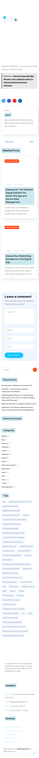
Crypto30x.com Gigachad (11, 524)
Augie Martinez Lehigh (10, 506)
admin (8, 185)
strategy (20, 595)
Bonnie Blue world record (11, 515)
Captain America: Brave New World (14, 520)
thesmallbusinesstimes (10, 613)
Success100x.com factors (11, 600)
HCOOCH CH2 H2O (26, 546)
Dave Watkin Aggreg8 (10, 528)
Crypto (4, 450)
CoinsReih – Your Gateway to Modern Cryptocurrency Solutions (15, 390)
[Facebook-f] (14, 677)
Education (5, 454)
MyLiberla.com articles (10, 573)
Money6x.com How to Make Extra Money (16, 564)
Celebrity (5, 447)
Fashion (4, 458)
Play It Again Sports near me (12, 578)
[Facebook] (4, 131)
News (4, 472)
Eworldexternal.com (9, 546)
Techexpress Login (9, 604)
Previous (9, 142)
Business (5, 443)
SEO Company (14, 586)
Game (4, 461)
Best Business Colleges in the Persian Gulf (17, 385)
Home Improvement (9, 465)
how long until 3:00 (24, 551)
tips (23, 613)
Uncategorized (12, 161)
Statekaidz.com (8, 595)
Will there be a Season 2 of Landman (15, 631)
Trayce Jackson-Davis (10, 618)
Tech (3, 480)
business (26, 515)
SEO (3, 476)
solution (12, 591)
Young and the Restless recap (13, 636)
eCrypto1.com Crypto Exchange (13, 537)
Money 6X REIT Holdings (11, 569)
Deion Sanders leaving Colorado (14, 533)
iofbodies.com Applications (12, 555)
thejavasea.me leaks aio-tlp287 (13, 609)
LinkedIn (20, 101)
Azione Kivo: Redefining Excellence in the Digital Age (18, 259)
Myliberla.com (27, 569)
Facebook (9, 101)
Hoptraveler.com (8, 551)
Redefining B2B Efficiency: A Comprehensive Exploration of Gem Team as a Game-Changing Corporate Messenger (18, 397)
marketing (28, 555)
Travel (4, 483)
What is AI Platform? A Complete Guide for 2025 (19, 404)
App (3, 440)
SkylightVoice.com (28, 586)
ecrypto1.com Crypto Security (13, 542)
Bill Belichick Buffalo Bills (11, 511)
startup (21, 591)
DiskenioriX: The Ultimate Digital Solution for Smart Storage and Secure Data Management (19, 196)
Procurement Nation (10, 582)
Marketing (5, 469)
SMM (4, 591)
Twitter (4, 101)
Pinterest (15, 101)
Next (32, 142)
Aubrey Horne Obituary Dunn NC (20, 502)
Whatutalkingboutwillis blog (12, 622)
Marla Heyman (7, 560)
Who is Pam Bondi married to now (14, 627)
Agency (4, 436)
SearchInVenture (26, 582)
